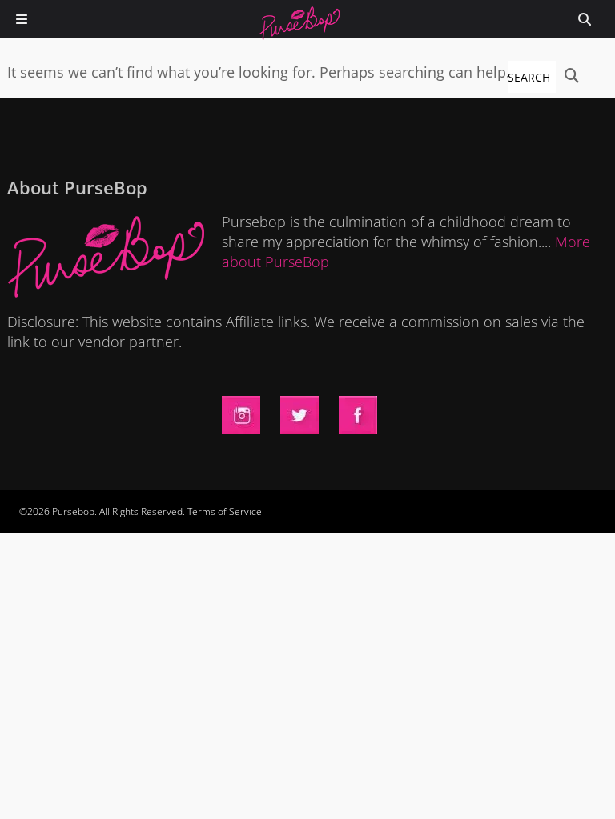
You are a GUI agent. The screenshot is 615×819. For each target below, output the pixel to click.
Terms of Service (224, 511)
